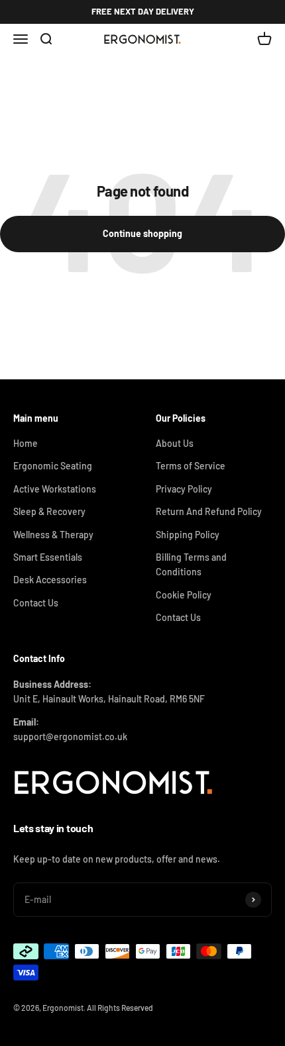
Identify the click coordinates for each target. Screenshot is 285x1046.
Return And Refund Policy (209, 511)
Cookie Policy (183, 594)
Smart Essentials (47, 557)
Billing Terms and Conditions (191, 564)
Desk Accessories (50, 579)
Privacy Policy (184, 489)
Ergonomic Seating (52, 465)
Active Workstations (54, 489)
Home (25, 443)
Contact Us (35, 602)
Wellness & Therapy (53, 534)
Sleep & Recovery (49, 511)
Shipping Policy (187, 534)
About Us (175, 443)
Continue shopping (142, 233)
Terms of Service (190, 465)
